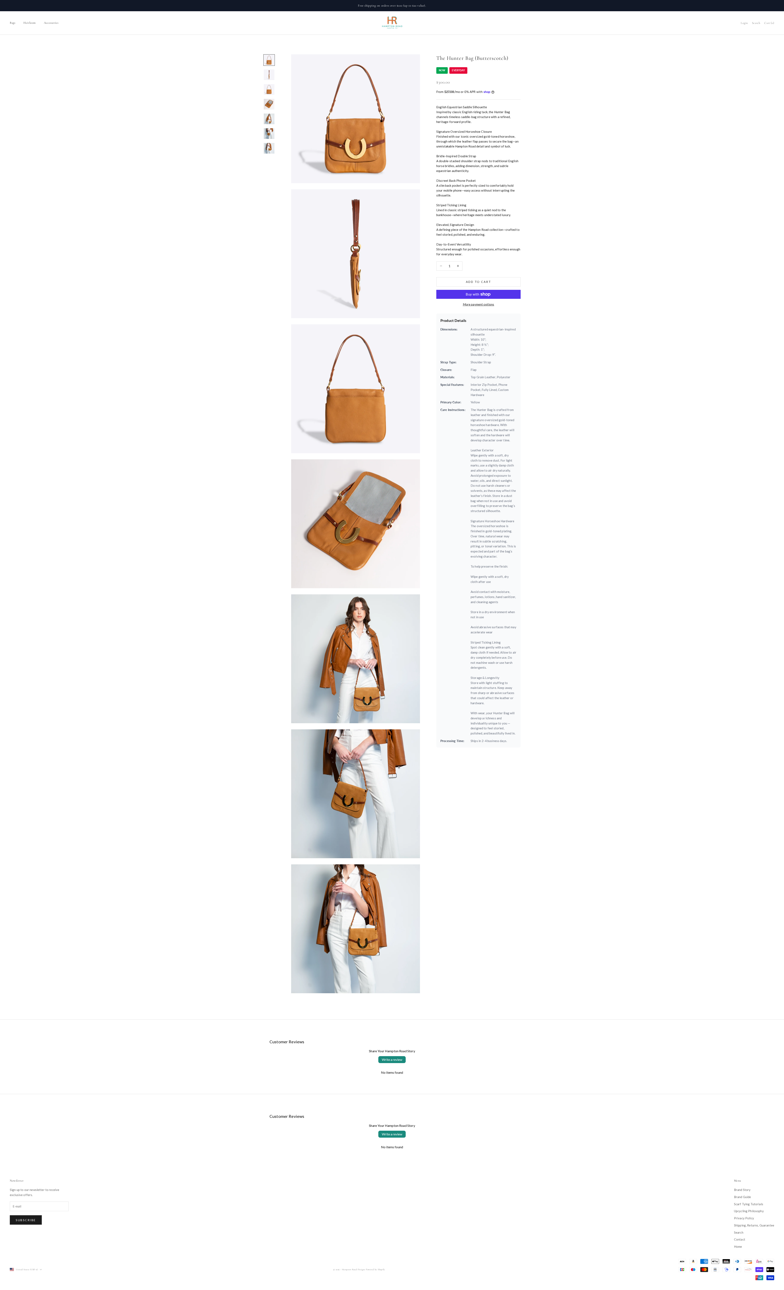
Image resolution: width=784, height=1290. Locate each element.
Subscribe (26, 1220)
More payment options (478, 304)
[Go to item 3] (269, 89)
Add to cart (478, 281)
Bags (12, 23)
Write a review (392, 1059)
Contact (739, 1239)
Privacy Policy (744, 1218)
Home (738, 1246)
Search (738, 1232)
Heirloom (29, 23)
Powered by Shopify (375, 1269)
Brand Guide (742, 1197)
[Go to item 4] (269, 104)
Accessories (51, 23)
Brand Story (742, 1190)
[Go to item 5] (269, 119)
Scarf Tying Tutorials (748, 1204)
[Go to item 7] (269, 148)
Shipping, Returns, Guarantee (754, 1225)
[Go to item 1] (269, 60)
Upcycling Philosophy (749, 1211)
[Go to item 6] (269, 133)
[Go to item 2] (269, 74)
